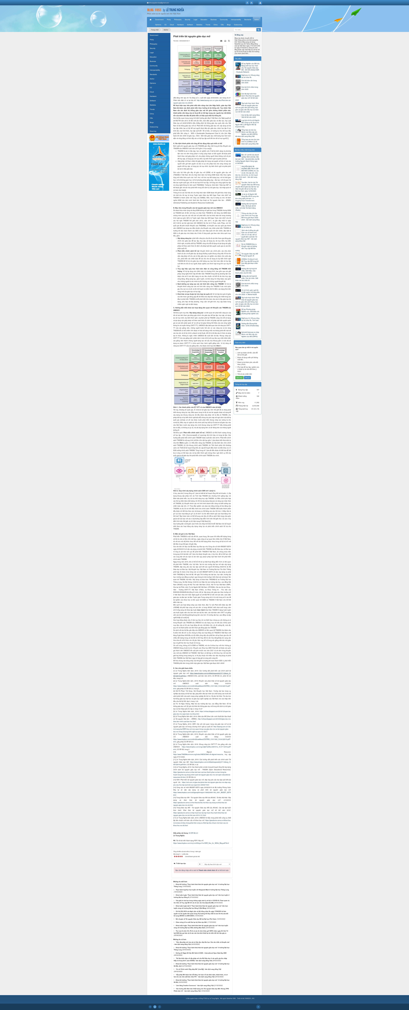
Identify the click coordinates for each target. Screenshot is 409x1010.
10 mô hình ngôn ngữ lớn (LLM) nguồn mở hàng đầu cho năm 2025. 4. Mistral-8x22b (247, 292)
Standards (153, 74)
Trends (152, 109)
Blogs (152, 122)
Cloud (152, 92)
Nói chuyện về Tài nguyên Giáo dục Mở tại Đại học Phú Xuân (196, 919)
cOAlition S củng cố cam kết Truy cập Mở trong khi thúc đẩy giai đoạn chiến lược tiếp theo (247, 262)
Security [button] (187, 19)
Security (152, 48)
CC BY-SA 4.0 (193, 833)
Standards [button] (247, 19)
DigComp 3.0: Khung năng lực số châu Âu (250, 76)
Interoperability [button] (236, 19)
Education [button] (204, 19)
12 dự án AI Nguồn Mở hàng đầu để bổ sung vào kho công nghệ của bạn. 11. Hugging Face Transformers (247, 197)
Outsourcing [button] (238, 25)
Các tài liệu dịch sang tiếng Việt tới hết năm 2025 (250, 116)
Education (153, 57)
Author (152, 79)
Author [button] (256, 19)
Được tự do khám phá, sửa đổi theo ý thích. (248, 363)
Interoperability (155, 70)
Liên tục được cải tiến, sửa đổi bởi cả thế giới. (248, 354)
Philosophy (153, 44)
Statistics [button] (199, 25)
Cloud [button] (172, 25)
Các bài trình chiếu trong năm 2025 (249, 88)
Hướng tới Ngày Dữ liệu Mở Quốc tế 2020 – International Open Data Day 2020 (201, 953)
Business (153, 61)
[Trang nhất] (150, 19)
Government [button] (159, 19)
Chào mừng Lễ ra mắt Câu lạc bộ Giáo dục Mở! (191, 922)
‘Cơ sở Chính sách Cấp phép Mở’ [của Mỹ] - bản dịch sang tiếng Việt (198, 969)
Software (153, 100)
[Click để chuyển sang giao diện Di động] (159, 1006)
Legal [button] (195, 19)
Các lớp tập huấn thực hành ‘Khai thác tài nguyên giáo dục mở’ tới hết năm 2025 (247, 97)
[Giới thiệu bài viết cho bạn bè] (221, 41)
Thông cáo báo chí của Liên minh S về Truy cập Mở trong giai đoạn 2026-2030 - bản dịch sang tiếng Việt (247, 217)
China (152, 114)
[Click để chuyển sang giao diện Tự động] (150, 1006)
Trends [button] (208, 25)
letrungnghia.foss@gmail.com (159, 3)
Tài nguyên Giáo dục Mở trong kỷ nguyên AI (249, 255)
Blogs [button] (229, 25)
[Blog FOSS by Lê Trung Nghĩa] (165, 10)
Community (154, 66)
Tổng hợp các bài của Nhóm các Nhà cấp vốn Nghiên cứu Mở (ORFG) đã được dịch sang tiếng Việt (246, 133)
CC (151, 87)
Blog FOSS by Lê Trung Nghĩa (209, 998)
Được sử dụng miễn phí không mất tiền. (248, 358)
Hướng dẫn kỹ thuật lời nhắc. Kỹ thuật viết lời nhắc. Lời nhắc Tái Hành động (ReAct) (246, 207)
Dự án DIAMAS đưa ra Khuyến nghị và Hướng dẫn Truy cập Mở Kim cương (246, 247)
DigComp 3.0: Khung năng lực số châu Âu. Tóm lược (250, 319)
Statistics (153, 105)
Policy (152, 39)
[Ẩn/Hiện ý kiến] (200, 864)
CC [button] (165, 25)
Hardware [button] (180, 25)
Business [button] (214, 19)
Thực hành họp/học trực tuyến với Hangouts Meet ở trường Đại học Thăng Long (202, 890)
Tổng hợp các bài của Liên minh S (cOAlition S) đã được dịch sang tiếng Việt (250, 141)
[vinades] (159, 166)
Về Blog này (239, 35)
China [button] (215, 25)
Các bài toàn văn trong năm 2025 (249, 81)
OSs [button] (222, 25)
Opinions (153, 83)
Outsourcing (154, 127)
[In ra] (225, 41)
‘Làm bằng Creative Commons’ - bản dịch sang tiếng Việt (195, 985)
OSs (151, 118)
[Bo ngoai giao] (159, 138)
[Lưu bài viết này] (229, 41)
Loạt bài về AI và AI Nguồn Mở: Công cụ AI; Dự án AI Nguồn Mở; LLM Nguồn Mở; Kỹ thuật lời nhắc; (247, 123)
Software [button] (190, 25)
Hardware (153, 96)
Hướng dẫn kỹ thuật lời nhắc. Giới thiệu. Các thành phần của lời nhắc (246, 270)
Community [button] (224, 19)
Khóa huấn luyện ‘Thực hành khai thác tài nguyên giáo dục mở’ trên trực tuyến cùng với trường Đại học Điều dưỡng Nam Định (201, 926)
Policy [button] (169, 19)
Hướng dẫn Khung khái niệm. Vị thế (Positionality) (250, 324)
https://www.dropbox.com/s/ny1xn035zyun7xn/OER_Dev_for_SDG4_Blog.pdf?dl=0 (201, 843)
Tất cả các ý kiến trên (245, 374)
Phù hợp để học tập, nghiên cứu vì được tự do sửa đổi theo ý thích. (248, 369)
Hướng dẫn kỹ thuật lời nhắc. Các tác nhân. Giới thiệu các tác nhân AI (246, 278)
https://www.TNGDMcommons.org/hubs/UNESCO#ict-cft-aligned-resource (198, 754)
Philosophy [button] (177, 19)
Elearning (153, 131)
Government (154, 35)
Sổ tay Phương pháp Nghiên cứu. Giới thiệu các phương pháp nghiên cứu (250, 311)
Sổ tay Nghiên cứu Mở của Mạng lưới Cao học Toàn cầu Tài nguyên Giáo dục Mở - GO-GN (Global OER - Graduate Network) (247, 67)
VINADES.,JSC (249, 998)
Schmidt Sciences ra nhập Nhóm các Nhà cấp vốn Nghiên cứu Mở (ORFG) (250, 334)
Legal (152, 52)
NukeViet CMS (231, 998)
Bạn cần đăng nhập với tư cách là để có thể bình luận (202, 870)
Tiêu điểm (238, 59)
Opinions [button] (158, 25)
